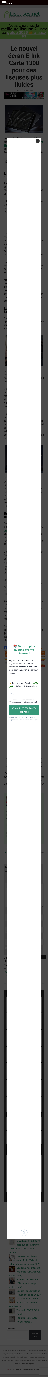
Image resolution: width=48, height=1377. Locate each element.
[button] (4, 3)
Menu (9, 3)
